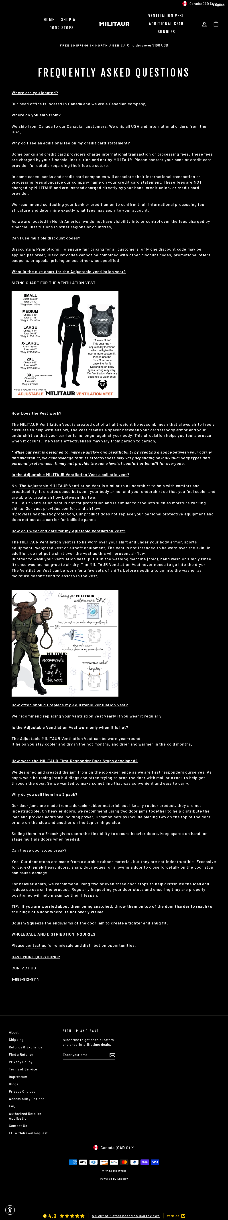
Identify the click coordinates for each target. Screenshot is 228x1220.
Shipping (16, 1040)
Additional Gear (166, 23)
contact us (36, 945)
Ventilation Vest (166, 15)
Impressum (18, 1077)
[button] (10, 1210)
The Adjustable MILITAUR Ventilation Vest (60, 485)
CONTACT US (24, 967)
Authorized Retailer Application (25, 1116)
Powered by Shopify (114, 1178)
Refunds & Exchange (26, 1047)
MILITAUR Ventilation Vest (45, 541)
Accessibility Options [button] (26, 1099)
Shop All (70, 19)
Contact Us (18, 1126)
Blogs (13, 1084)
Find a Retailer (21, 1054)
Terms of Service (23, 1069)
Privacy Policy (21, 1062)
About (14, 1032)
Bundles (166, 31)
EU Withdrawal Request (28, 1133)
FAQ (12, 1106)
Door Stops (61, 27)
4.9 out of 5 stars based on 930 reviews (126, 1216)
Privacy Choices (22, 1091)
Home (49, 19)
